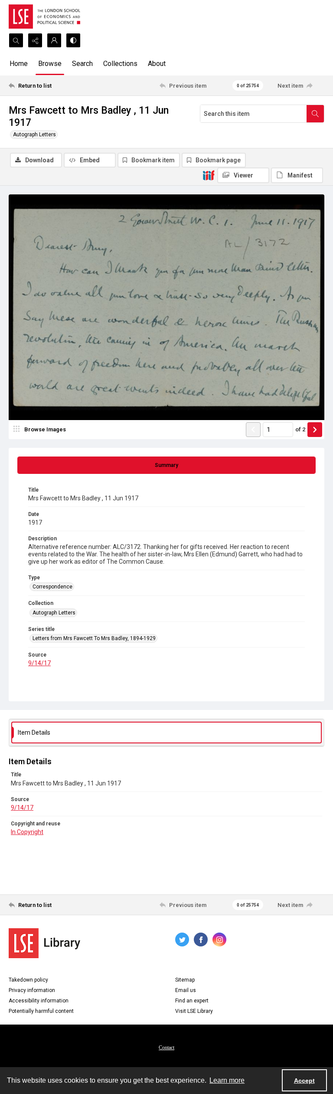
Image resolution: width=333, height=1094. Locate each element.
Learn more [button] (227, 1080)
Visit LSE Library (194, 1011)
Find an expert (192, 1001)
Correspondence (52, 587)
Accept (304, 1080)
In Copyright (27, 831)
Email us (185, 990)
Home (19, 63)
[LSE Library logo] (44, 943)
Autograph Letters (34, 134)
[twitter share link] (182, 939)
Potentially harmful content (41, 1011)
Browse (50, 63)
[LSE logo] (44, 16)
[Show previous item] (253, 429)
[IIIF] (208, 175)
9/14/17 (39, 663)
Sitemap (185, 980)
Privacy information (32, 990)
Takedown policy (28, 980)
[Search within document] (315, 113)
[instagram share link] (219, 939)
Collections (120, 63)
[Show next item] (314, 429)
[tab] (166, 465)
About (157, 63)
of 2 (300, 429)
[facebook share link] (201, 939)
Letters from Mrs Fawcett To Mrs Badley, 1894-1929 (94, 638)
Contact (166, 1048)
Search (82, 63)
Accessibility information (39, 1001)
